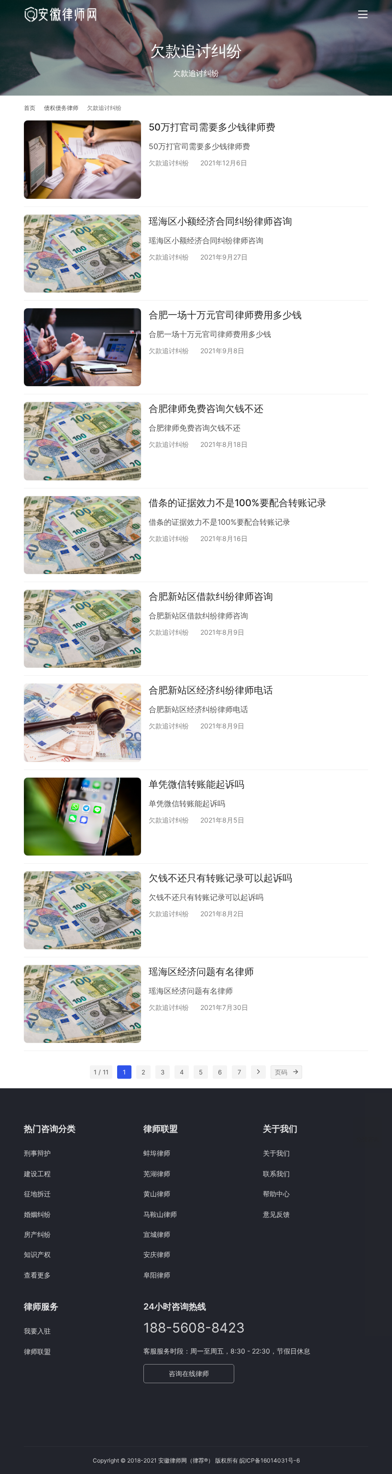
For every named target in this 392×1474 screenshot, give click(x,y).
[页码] (295, 1072)
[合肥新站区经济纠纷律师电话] (82, 722)
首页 (29, 107)
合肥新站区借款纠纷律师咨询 (211, 596)
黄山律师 (156, 1194)
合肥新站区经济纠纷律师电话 (211, 690)
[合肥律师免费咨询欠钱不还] (82, 441)
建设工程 (37, 1174)
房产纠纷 (37, 1234)
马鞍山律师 (160, 1214)
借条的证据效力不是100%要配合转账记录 (238, 503)
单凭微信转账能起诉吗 (196, 784)
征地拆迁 (37, 1194)
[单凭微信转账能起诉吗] (82, 817)
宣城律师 (156, 1234)
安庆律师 (156, 1254)
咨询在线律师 (189, 1373)
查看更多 (37, 1275)
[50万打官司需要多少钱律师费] (82, 159)
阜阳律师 (156, 1275)
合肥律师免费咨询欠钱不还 (206, 408)
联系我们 (276, 1174)
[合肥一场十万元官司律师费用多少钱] (82, 347)
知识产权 (37, 1254)
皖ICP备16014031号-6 (270, 1460)
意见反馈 (276, 1214)
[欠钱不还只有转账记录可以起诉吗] (82, 910)
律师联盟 (37, 1351)
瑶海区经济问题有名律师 (201, 971)
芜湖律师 (156, 1174)
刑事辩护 (37, 1153)
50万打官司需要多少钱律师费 (212, 127)
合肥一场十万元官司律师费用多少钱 (225, 315)
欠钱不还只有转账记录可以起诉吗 (220, 878)
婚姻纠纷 (37, 1214)
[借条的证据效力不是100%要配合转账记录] (82, 535)
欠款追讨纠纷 (169, 163)
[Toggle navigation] (363, 14)
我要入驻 (37, 1331)
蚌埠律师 (156, 1153)
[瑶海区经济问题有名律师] (82, 1004)
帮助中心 (276, 1194)
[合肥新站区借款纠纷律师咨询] (82, 629)
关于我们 (276, 1153)
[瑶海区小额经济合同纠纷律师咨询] (82, 254)
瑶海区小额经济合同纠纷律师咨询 (220, 221)
